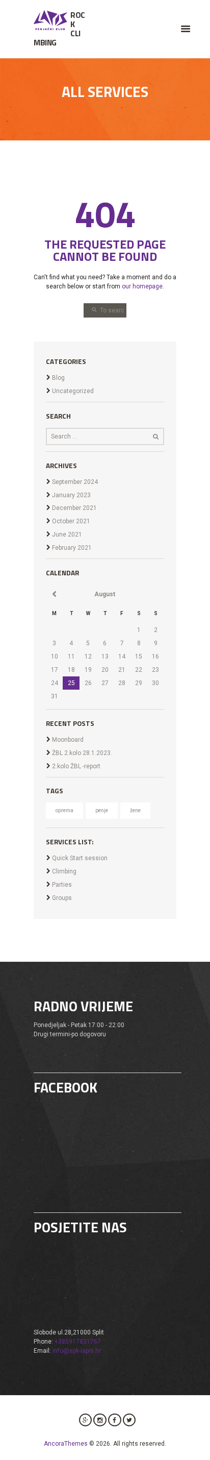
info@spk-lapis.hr (76, 1350)
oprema (64, 810)
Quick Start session (80, 858)
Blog (58, 377)
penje (101, 810)
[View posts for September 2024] (54, 594)
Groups (62, 898)
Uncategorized (73, 391)
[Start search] (91, 309)
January (71, 495)
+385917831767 (78, 1341)
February (72, 547)
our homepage (142, 286)
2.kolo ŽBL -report (76, 766)
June (67, 534)
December (74, 508)
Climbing (64, 871)
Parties (62, 884)
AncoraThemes (66, 1443)
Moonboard (68, 739)
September (75, 481)
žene (135, 810)
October (71, 521)
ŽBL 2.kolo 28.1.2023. (82, 753)
